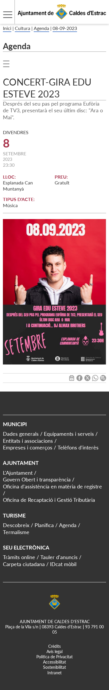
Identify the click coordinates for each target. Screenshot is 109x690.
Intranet (54, 672)
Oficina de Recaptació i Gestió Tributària (49, 500)
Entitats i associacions (28, 441)
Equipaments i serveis (69, 434)
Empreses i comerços (27, 447)
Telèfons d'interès (78, 447)
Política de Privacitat (54, 656)
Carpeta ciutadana (24, 564)
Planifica (44, 525)
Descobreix (16, 525)
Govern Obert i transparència (37, 479)
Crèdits (54, 646)
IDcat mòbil (63, 564)
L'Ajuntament (18, 473)
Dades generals (21, 434)
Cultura (22, 28)
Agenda (41, 28)
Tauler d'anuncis (59, 557)
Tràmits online (19, 557)
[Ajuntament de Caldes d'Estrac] (53, 20)
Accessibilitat (54, 661)
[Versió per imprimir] (72, 379)
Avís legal (54, 651)
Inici (7, 28)
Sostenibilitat (54, 667)
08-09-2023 (65, 28)
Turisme (14, 515)
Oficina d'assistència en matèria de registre (52, 486)
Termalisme (16, 532)
